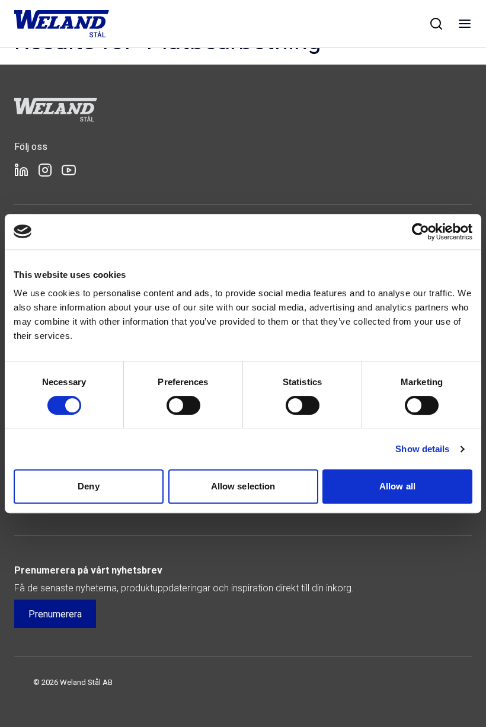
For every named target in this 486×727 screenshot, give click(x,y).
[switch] (183, 405)
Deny (88, 486)
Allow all (397, 486)
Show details (422, 449)
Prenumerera (55, 614)
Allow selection (243, 486)
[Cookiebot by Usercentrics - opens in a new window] (420, 232)
